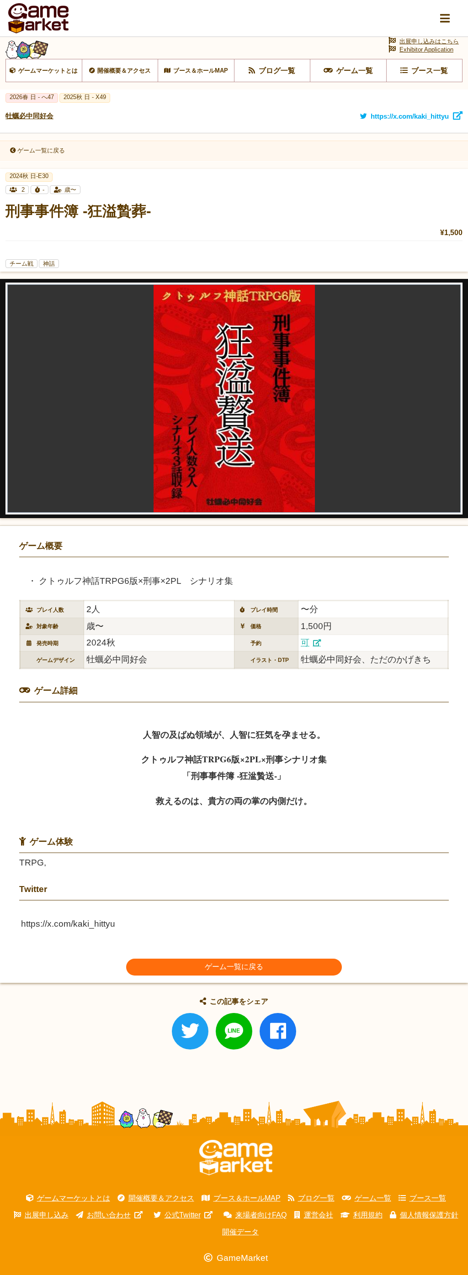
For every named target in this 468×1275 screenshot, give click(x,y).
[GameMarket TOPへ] (236, 1157)
